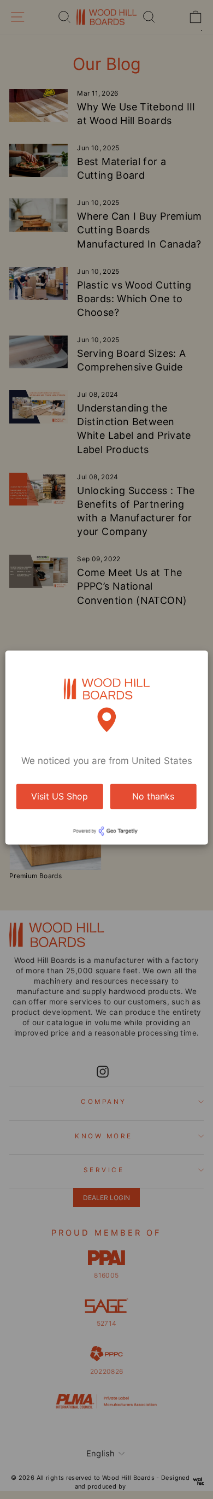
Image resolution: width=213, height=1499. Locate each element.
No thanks (153, 796)
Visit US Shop (59, 796)
